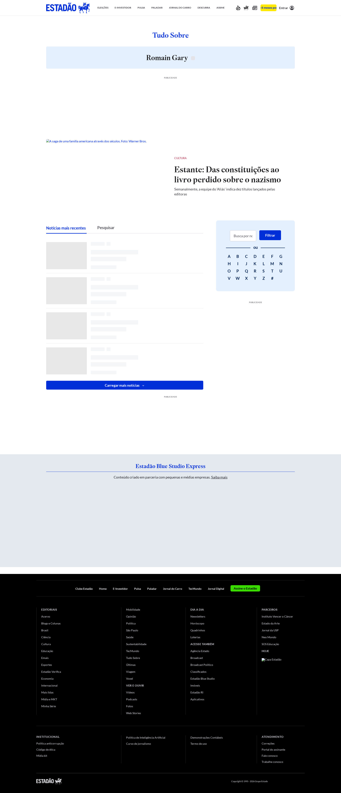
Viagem (130, 671)
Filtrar (270, 235)
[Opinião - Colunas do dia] (246, 8)
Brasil (44, 630)
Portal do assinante (273, 749)
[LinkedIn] (303, 781)
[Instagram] (293, 781)
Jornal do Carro (172, 588)
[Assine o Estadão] (268, 7)
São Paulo (132, 630)
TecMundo (194, 588)
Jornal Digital (216, 588)
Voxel (129, 678)
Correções (268, 743)
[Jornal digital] (255, 8)
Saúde (129, 637)
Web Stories (133, 713)
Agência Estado (199, 651)
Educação (47, 651)
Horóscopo (197, 623)
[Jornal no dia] (278, 684)
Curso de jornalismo (138, 743)
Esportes (46, 664)
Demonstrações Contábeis (206, 737)
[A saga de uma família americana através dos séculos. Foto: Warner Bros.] (107, 176)
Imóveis (195, 685)
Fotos (129, 706)
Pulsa (137, 588)
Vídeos (130, 692)
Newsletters (197, 616)
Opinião (131, 616)
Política (131, 623)
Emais (45, 658)
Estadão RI (196, 692)
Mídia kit (41, 755)
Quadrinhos (197, 630)
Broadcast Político (201, 664)
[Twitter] (283, 781)
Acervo (45, 616)
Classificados (198, 671)
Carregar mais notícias (122, 385)
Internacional (49, 685)
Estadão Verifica (51, 671)
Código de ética (45, 749)
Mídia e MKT (49, 699)
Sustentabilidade (136, 644)
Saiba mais (219, 477)
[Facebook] (274, 781)
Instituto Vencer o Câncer (277, 616)
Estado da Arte (271, 623)
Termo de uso (198, 743)
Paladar (152, 588)
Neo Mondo (269, 637)
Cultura (180, 158)
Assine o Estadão (245, 588)
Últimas (131, 664)
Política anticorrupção (50, 743)
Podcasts (131, 699)
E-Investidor (120, 588)
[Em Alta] (238, 8)
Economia (47, 678)
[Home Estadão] (68, 7)
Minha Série (48, 706)
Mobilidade (133, 609)
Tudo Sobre (133, 658)
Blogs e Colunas (51, 623)
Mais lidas (47, 692)
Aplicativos (197, 699)
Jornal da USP (270, 630)
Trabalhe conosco (272, 761)
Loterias (195, 637)
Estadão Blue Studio (202, 678)
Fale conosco (270, 755)
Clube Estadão (84, 588)
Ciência (46, 637)
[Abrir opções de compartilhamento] (285, 158)
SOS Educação (270, 644)
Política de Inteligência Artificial (145, 737)
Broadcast (196, 658)
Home (103, 588)
